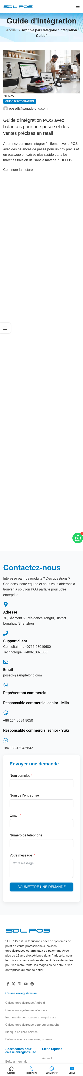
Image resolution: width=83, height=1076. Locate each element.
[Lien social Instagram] (19, 984)
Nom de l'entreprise (24, 795)
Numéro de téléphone (26, 835)
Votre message (21, 855)
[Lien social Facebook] (7, 984)
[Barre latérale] (5, 328)
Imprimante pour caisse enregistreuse (30, 1017)
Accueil (47, 1058)
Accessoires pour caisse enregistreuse (20, 1050)
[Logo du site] (18, 6)
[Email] (5, 661)
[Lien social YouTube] (25, 984)
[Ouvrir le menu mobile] (77, 6)
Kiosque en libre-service (21, 1032)
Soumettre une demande (41, 887)
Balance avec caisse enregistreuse (28, 1039)
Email (8, 669)
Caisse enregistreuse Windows (26, 1010)
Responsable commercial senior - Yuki (36, 730)
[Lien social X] (13, 984)
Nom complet (20, 775)
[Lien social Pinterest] (32, 984)
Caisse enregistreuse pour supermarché (32, 1024)
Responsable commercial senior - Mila (36, 703)
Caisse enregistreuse (21, 993)
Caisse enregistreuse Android (25, 1002)
